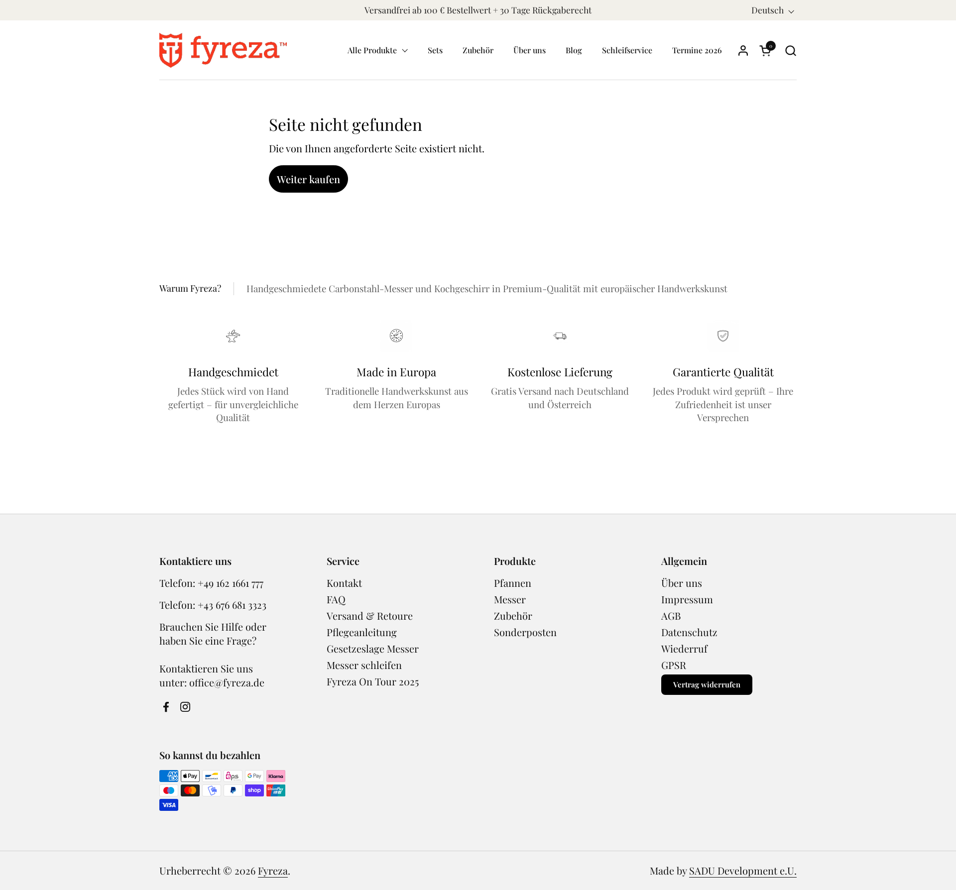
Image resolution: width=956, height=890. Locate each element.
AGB (671, 615)
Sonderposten (525, 632)
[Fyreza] (223, 50)
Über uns (681, 582)
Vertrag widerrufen (706, 684)
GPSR (673, 664)
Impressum (687, 599)
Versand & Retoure (370, 615)
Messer (510, 599)
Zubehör (513, 615)
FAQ (336, 599)
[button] (790, 50)
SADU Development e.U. (743, 870)
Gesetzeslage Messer (373, 648)
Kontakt (344, 582)
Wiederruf (684, 648)
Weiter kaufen (308, 179)
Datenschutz (689, 632)
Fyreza (273, 870)
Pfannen (512, 582)
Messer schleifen (364, 664)
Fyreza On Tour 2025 (373, 681)
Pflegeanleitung (362, 632)
